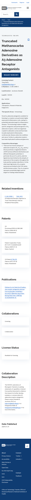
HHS (3, 474)
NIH (3, 477)
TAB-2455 (19, 196)
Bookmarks (15, 2)
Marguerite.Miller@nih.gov (13, 407)
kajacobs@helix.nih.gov (12, 403)
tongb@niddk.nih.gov (8, 84)
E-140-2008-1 (9, 196)
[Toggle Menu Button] (27, 8)
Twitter (18, 456)
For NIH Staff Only (7, 471)
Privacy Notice (6, 456)
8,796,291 (14, 259)
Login (27, 2)
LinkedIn (18, 459)
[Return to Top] (27, 446)
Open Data (5, 467)
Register (22, 2)
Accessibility (5, 459)
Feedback (19, 476)
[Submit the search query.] (16, 14)
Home (3, 19)
